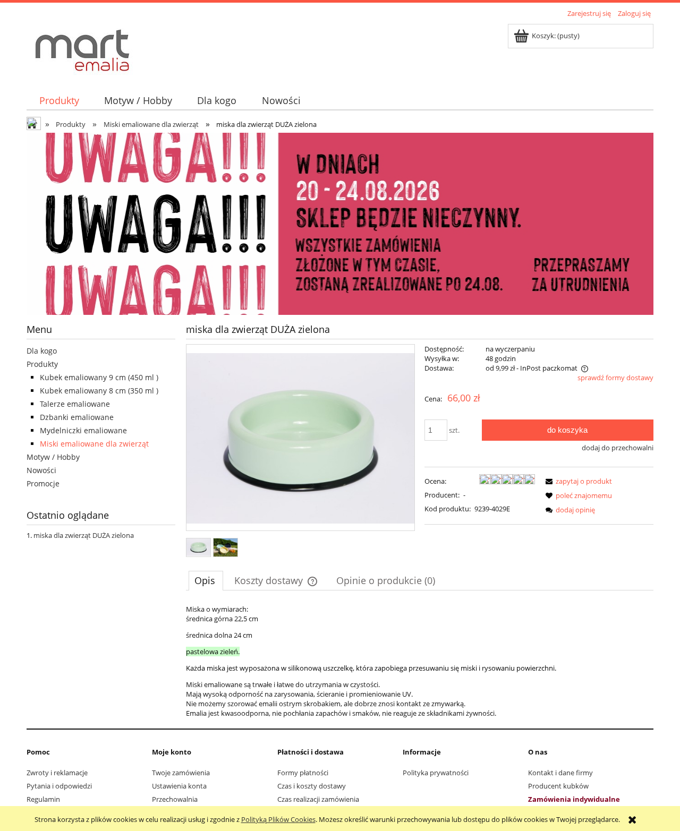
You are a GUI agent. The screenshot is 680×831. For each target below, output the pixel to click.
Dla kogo (42, 351)
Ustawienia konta (179, 786)
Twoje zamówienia (181, 772)
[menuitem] (59, 100)
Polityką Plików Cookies (278, 819)
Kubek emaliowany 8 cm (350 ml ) (99, 390)
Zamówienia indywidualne (574, 799)
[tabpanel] (419, 661)
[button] (577, 481)
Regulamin (43, 799)
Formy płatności (302, 772)
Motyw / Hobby (53, 457)
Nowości (41, 470)
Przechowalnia (175, 799)
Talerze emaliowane (75, 404)
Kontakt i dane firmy (560, 772)
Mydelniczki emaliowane (83, 430)
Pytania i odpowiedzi (59, 786)
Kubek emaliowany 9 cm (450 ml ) (99, 377)
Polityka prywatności (436, 772)
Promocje (43, 483)
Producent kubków (558, 786)
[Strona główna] (82, 49)
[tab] (206, 580)
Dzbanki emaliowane (77, 417)
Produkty (42, 364)
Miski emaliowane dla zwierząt (94, 444)
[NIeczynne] (340, 223)
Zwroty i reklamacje (57, 772)
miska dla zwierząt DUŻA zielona (83, 535)
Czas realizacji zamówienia (318, 799)
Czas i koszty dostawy (311, 786)
